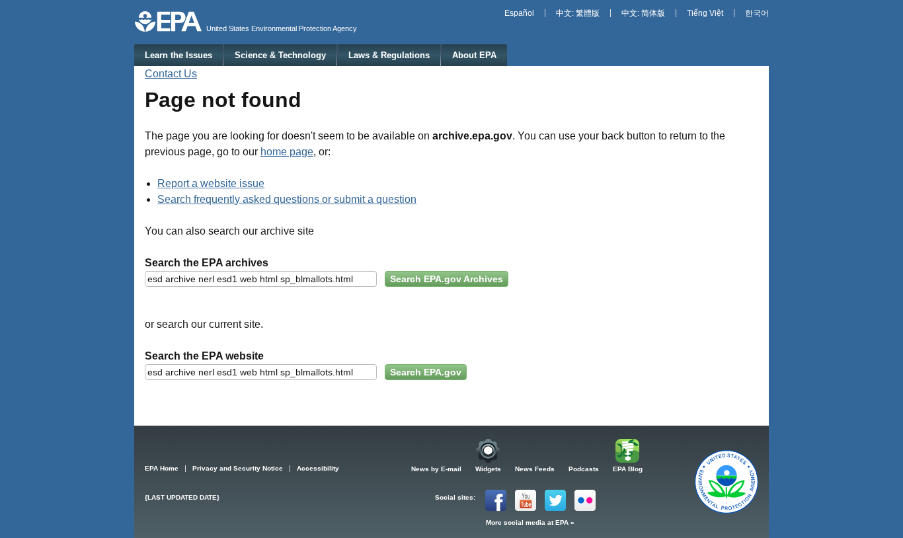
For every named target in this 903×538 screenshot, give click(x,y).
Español (519, 13)
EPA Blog (628, 469)
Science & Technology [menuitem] (280, 55)
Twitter (555, 500)
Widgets (488, 469)
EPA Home (161, 468)
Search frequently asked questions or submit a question (286, 199)
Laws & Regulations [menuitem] (389, 55)
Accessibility (318, 468)
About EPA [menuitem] (474, 55)
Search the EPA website (204, 356)
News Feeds (535, 469)
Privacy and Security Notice (237, 468)
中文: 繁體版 (578, 13)
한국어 (757, 13)
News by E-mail (436, 469)
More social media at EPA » (530, 522)
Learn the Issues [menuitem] (178, 55)
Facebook (495, 500)
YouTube (525, 500)
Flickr (585, 500)
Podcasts (584, 469)
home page (286, 151)
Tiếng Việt (705, 13)
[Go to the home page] (168, 21)
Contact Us (171, 73)
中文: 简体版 (643, 13)
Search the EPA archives (206, 262)
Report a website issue (210, 183)
